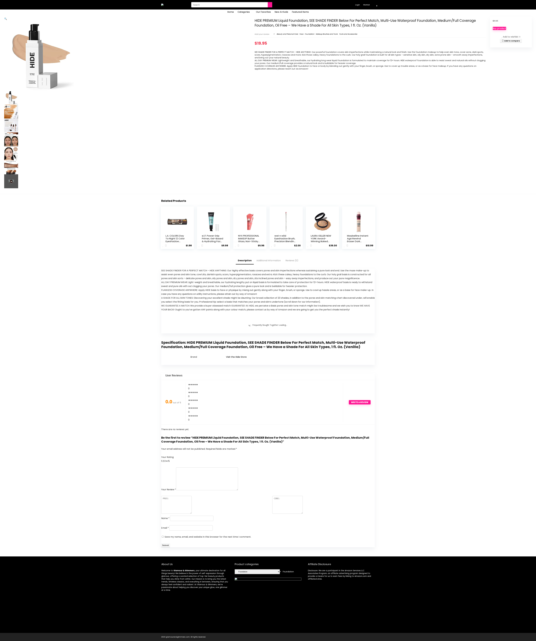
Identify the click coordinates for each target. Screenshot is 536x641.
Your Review (168, 489)
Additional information (268, 260)
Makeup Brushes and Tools (327, 34)
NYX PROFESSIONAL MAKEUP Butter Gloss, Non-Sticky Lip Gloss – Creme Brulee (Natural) (248, 241)
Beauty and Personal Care (287, 34)
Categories (244, 12)
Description (245, 260)
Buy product (499, 28)
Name (165, 518)
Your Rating (167, 457)
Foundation (309, 34)
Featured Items (300, 12)
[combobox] (287, 571)
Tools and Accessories (348, 34)
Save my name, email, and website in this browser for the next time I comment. (208, 536)
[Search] (270, 4)
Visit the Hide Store (236, 357)
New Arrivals (281, 12)
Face (301, 34)
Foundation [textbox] (287, 571)
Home (230, 12)
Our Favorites (263, 12)
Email (165, 527)
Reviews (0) (291, 260)
